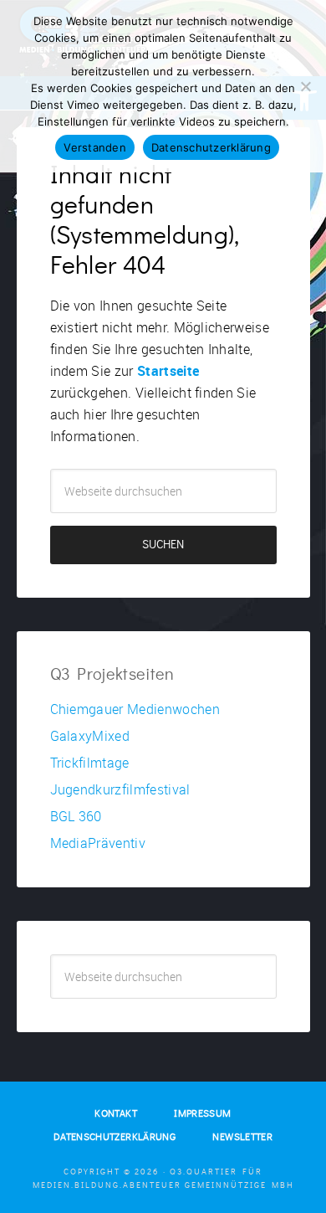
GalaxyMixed (90, 736)
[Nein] (305, 86)
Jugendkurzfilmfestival (120, 789)
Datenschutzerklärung (211, 147)
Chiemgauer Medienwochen (135, 709)
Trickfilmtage (90, 762)
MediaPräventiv (97, 843)
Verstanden (95, 147)
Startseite (168, 371)
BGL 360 (76, 816)
